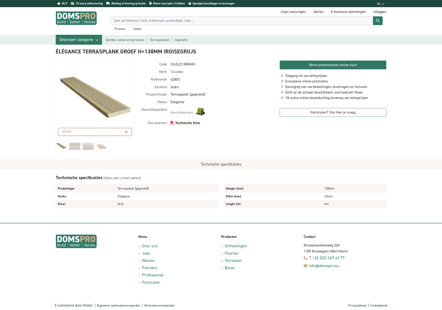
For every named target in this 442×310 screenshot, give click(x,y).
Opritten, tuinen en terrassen (125, 40)
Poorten (231, 253)
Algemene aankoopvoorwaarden (118, 305)
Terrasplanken (159, 40)
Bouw (229, 268)
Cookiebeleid (378, 305)
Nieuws (148, 260)
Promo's (120, 29)
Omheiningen (236, 246)
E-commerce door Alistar (74, 305)
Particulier (151, 282)
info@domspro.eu (324, 266)
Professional (152, 275)
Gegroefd (181, 40)
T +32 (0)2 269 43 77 (327, 258)
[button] (79, 40)
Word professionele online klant (333, 64)
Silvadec (177, 71)
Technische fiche (187, 122)
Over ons (149, 246)
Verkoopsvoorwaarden (159, 305)
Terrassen (233, 260)
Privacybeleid (357, 305)
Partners (149, 268)
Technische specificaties (221, 164)
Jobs (146, 253)
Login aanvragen (293, 11)
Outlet (137, 29)
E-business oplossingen (348, 11)
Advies (318, 11)
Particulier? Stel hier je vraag (333, 112)
